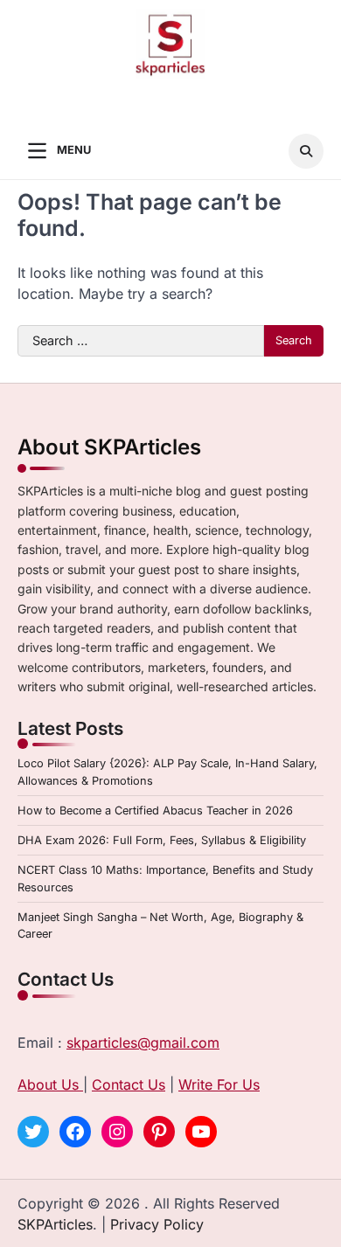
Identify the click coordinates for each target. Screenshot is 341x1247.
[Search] (306, 151)
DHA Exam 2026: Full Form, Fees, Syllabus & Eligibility (161, 840)
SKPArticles (55, 1224)
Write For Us (219, 1084)
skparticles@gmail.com (142, 1042)
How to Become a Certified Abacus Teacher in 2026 (155, 810)
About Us (50, 1084)
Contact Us (128, 1084)
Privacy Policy (157, 1224)
